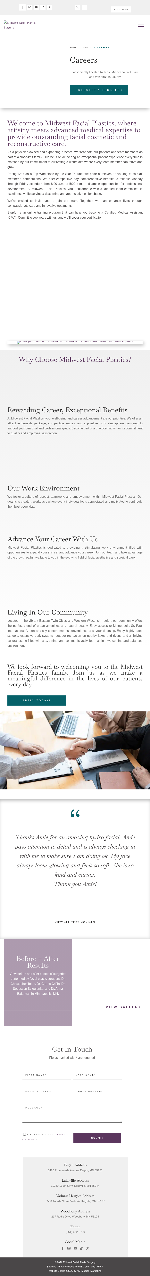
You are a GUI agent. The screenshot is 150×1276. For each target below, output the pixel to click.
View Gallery (123, 1007)
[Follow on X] (49, 7)
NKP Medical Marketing (89, 1270)
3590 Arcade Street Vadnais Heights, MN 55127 (75, 1201)
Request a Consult (99, 90)
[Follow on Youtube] (36, 7)
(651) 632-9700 (75, 1231)
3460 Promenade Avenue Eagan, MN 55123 (75, 1170)
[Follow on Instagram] (29, 7)
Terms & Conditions (84, 1266)
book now (121, 9)
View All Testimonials (75, 922)
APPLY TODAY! (37, 700)
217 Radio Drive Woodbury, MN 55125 (75, 1216)
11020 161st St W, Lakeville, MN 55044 (75, 1185)
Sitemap (51, 1266)
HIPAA (100, 1266)
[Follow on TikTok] (43, 7)
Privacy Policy (65, 1266)
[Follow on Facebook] (22, 7)
